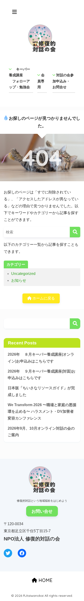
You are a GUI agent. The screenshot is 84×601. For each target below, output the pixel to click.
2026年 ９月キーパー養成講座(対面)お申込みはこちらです (41, 374)
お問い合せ (42, 511)
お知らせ (18, 280)
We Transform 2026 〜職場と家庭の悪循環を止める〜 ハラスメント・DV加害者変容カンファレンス (42, 411)
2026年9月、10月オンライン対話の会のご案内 (41, 431)
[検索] (75, 232)
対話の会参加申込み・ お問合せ (63, 81)
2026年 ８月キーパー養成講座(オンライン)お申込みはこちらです (41, 357)
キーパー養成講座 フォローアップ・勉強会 (19, 78)
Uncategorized (23, 274)
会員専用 (41, 81)
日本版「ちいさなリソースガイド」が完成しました (41, 391)
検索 (75, 323)
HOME (44, 580)
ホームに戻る (43, 298)
